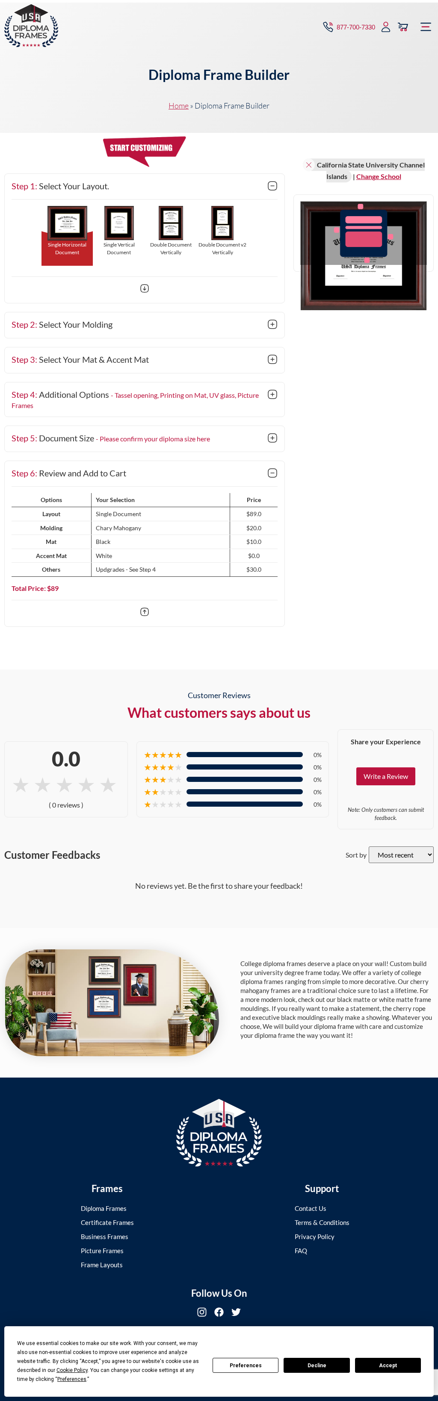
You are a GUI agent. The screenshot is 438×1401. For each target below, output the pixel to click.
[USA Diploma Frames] (219, 1133)
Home (179, 105)
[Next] (144, 289)
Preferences (246, 1366)
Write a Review (386, 776)
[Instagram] (202, 1312)
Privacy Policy (314, 1236)
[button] (426, 27)
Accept (388, 1366)
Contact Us (310, 1208)
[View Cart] (403, 27)
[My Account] (385, 27)
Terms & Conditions (322, 1222)
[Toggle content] (272, 187)
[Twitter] (236, 1312)
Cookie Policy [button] (72, 1370)
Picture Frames (102, 1250)
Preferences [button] (71, 1379)
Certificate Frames (107, 1222)
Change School (378, 176)
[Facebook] (219, 1312)
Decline (317, 1366)
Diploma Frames (104, 1208)
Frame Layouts (102, 1265)
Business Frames (104, 1236)
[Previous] (144, 613)
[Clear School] (309, 165)
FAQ (301, 1250)
